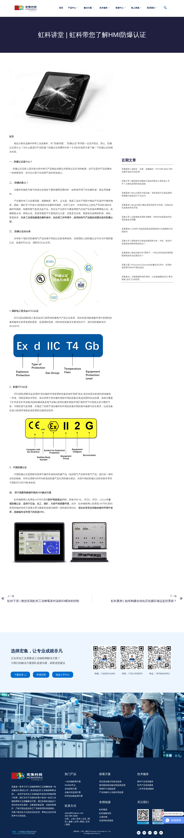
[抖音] (161, 832)
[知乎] (144, 832)
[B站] (155, 832)
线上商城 (135, 7)
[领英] (138, 832)
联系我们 (151, 7)
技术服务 (104, 7)
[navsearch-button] (166, 8)
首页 (61, 7)
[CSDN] (150, 832)
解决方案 (88, 7)
